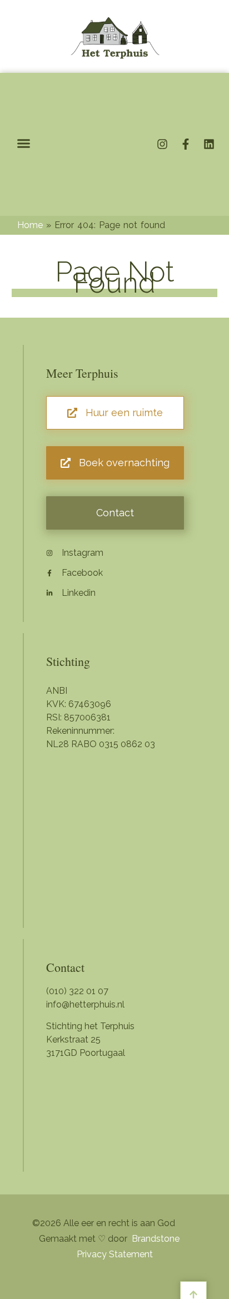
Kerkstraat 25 (73, 1039)
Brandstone (156, 1238)
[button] (23, 143)
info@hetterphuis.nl (85, 1004)
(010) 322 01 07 (77, 991)
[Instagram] (162, 144)
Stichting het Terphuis (90, 1026)
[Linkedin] (209, 144)
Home (30, 225)
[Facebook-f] (186, 144)
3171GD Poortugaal (85, 1053)
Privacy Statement (115, 1254)
